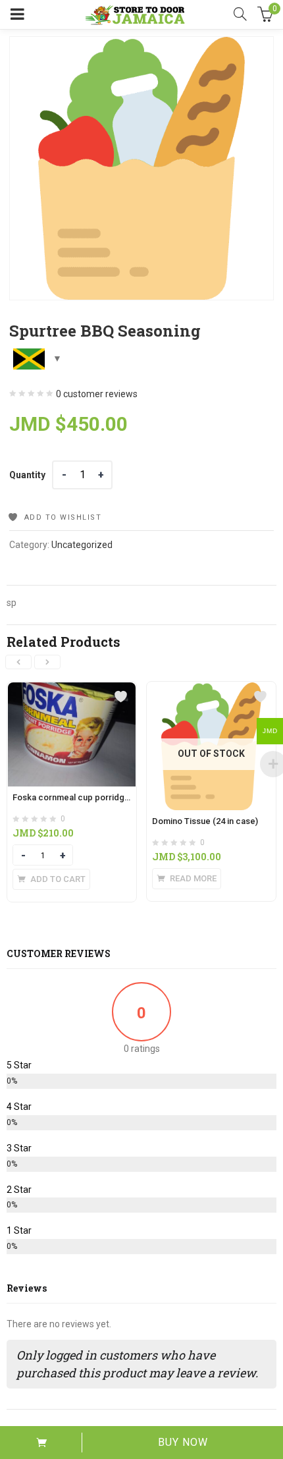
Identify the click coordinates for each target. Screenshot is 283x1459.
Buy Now (183, 1442)
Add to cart (41, 1442)
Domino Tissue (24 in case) (205, 821)
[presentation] (18, 662)
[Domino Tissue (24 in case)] (211, 689)
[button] (51, 879)
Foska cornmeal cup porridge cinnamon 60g (99, 797)
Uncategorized (82, 544)
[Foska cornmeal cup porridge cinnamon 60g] (72, 689)
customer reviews (97, 394)
